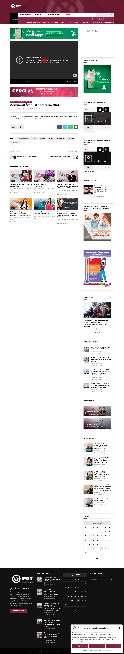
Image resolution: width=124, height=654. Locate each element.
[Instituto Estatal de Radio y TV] (16, 6)
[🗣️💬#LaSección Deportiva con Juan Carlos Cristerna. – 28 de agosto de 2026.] (88, 447)
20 (97, 544)
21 (101, 544)
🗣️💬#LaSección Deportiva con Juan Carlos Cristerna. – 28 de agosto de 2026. (102, 445)
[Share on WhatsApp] (70, 127)
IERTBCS (50, 138)
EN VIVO (68, 15)
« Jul (97, 556)
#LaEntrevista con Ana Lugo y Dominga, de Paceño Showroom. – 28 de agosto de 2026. (102, 459)
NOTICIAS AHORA (26, 15)
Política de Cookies (87, 650)
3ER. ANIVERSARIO (23, 138)
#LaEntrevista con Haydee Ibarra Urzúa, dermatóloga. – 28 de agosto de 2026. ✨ (101, 473)
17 (85, 544)
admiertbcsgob (100, 195)
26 (93, 549)
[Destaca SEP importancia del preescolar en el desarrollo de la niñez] (86, 360)
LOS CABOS (71, 138)
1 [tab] (95, 332)
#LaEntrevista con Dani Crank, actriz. (102, 499)
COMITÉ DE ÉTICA (85, 22)
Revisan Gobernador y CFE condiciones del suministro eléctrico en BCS (51, 635)
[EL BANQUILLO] (97, 423)
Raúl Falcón (15, 142)
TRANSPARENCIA (97, 22)
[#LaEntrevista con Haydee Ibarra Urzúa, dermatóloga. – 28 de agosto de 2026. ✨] (88, 475)
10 (85, 540)
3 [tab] (99, 332)
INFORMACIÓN (28, 102)
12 (93, 540)
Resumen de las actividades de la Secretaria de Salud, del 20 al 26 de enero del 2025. (102, 189)
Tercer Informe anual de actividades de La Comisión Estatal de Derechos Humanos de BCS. (67, 214)
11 (89, 540)
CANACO (34, 138)
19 (93, 544)
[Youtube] (99, 19)
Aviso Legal (63, 651)
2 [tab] (97, 332)
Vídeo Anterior (15, 151)
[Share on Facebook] (59, 127)
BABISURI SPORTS (93, 412)
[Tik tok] (107, 19)
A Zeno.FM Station (89, 131)
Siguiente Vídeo (73, 151)
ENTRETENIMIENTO (54, 15)
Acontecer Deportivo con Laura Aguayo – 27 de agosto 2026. (44, 212)
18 (89, 544)
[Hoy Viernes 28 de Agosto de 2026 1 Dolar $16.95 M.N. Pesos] (86, 349)
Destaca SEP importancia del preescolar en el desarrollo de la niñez (101, 359)
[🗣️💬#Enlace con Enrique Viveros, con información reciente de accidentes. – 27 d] (88, 489)
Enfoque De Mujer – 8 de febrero (61, 156)
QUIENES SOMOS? (109, 22)
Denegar (97, 646)
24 (85, 549)
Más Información (18, 611)
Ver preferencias (113, 646)
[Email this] (76, 127)
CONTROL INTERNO (73, 22)
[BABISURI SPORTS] (97, 411)
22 (105, 544)
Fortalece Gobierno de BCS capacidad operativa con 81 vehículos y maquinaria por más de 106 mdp (100, 372)
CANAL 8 (42, 138)
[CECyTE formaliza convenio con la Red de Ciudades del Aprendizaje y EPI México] (86, 386)
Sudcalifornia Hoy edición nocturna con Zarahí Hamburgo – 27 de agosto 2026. (67, 186)
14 (101, 540)
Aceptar (80, 646)
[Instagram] (103, 19)
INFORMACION (60, 138)
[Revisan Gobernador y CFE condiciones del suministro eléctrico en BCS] (39, 635)
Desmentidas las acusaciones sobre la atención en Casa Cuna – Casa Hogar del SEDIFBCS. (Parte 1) (97, 323)
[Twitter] (96, 19)
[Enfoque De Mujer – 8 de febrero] (75, 156)
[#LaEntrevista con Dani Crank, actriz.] (88, 502)
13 (97, 540)
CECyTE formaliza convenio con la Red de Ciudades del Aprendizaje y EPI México (100, 385)
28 (101, 549)
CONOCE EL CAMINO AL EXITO (17, 102)
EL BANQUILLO (92, 425)
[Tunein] (110, 19)
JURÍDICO (63, 22)
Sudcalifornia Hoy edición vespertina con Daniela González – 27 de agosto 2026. (20, 213)
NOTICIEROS (39, 15)
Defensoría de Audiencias (33, 22)
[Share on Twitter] (65, 127)
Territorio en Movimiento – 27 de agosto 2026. (21, 185)
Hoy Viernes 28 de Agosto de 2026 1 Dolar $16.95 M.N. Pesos (101, 348)
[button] (120, 628)
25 (89, 549)
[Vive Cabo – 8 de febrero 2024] (13, 156)
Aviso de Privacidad (99, 650)
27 (97, 549)
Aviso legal (108, 650)
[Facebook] (92, 19)
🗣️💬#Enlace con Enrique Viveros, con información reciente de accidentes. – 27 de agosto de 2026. (102, 487)
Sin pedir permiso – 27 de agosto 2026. (42, 185)
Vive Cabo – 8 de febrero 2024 (27, 156)
